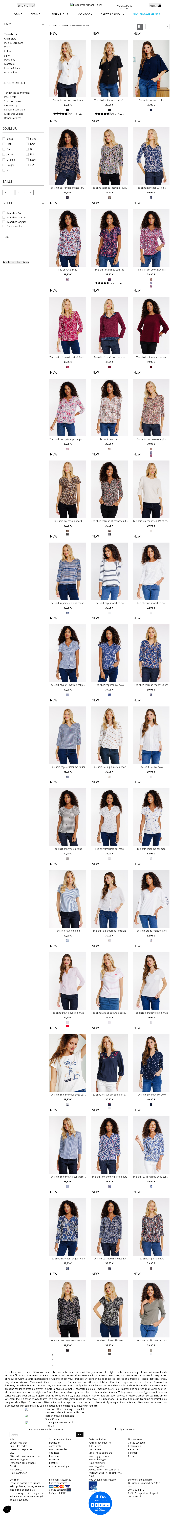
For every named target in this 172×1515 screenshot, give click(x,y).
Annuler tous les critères (16, 262)
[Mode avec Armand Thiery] (86, 3)
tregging (145, 1399)
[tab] (23, 25)
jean (88, 1399)
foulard (93, 1405)
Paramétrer (21, 1498)
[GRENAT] (109, 366)
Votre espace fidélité (100, 1442)
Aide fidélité (95, 1446)
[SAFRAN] (151, 694)
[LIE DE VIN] (109, 279)
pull (121, 1399)
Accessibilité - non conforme (104, 1469)
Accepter (56, 1498)
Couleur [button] (10, 128)
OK (80, 1434)
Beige (10, 138)
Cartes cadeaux (136, 1442)
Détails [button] (8, 203)
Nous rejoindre (97, 1462)
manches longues (16, 221)
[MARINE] (151, 109)
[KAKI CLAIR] (109, 197)
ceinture (68, 1405)
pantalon (14, 1402)
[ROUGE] (67, 279)
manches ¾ (22, 1385)
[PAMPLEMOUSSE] (151, 279)
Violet (10, 170)
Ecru (9, 149)
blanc (70, 1392)
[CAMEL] (109, 448)
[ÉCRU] (151, 530)
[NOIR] (67, 109)
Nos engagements (99, 1456)
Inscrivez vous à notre (46, 1429)
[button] (23, 24)
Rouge (10, 164)
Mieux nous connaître (100, 1452)
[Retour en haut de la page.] (160, 1510)
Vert (32, 164)
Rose (33, 159)
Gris (32, 149)
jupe (105, 1399)
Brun (32, 143)
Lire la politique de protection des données (26, 1487)
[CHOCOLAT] (67, 530)
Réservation (134, 1446)
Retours (132, 1456)
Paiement (133, 1452)
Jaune (10, 154)
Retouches (134, 1449)
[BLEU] (67, 197)
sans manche (14, 226)
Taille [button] (7, 181)
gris (76, 1392)
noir (62, 1392)
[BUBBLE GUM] (151, 282)
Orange (11, 159)
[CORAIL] (151, 1268)
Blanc (33, 138)
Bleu (9, 143)
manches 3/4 (14, 213)
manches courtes (16, 217)
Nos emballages (97, 1459)
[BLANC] (67, 940)
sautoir (53, 1405)
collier (28, 1405)
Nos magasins (96, 1466)
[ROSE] (67, 1022)
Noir (32, 154)
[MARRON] (109, 530)
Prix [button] (6, 237)
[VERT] (109, 1353)
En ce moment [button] (14, 83)
